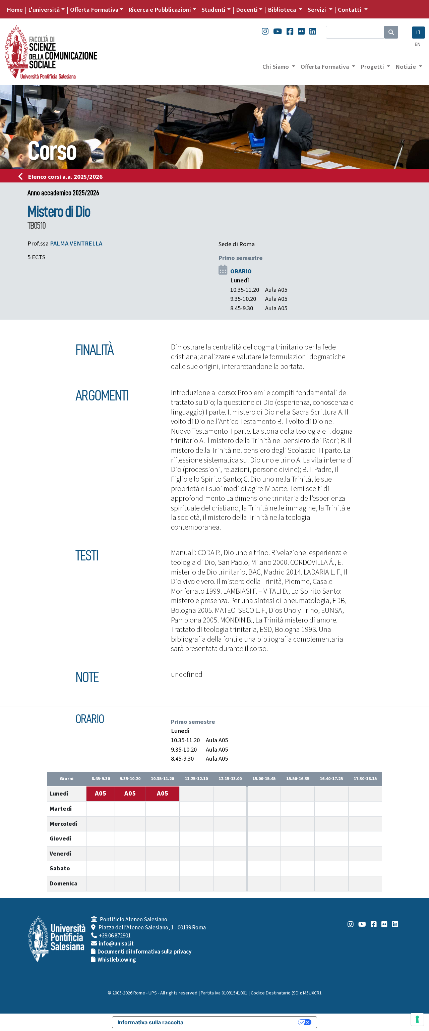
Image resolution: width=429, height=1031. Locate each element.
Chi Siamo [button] (276, 66)
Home (15, 9)
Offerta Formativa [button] (325, 66)
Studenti (213, 9)
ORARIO (241, 271)
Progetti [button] (373, 66)
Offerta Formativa (94, 9)
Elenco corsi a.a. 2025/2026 (65, 176)
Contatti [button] (350, 9)
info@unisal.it (116, 944)
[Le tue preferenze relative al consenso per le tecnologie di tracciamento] (417, 1019)
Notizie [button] (406, 66)
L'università (44, 9)
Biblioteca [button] (282, 9)
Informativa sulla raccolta (150, 1022)
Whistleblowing (117, 960)
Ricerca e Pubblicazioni (159, 9)
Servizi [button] (317, 9)
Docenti (247, 9)
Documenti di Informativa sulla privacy (144, 952)
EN (418, 44)
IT (418, 32)
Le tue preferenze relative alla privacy (244, 1022)
